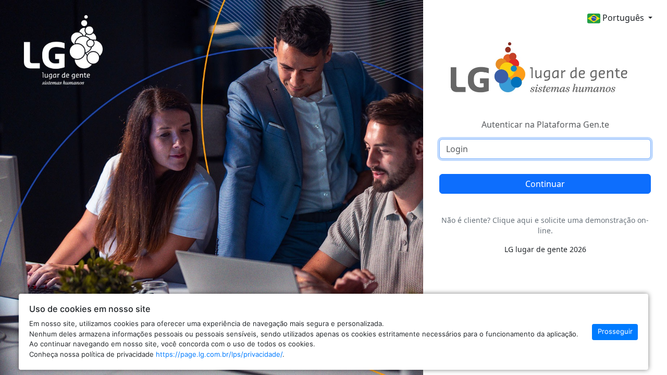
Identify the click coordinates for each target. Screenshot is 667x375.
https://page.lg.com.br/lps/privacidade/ (219, 354)
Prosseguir (615, 331)
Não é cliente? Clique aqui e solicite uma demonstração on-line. (545, 225)
